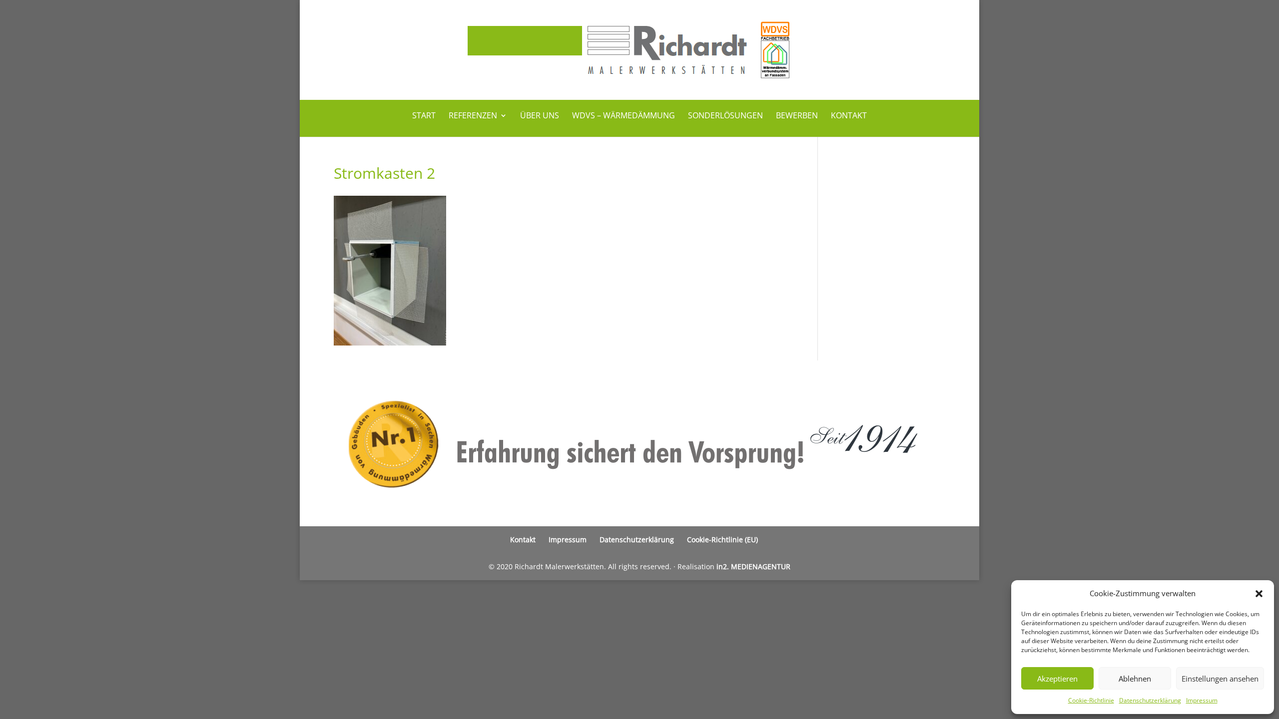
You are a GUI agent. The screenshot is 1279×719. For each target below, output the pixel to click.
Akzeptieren (1057, 679)
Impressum (1202, 700)
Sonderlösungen (725, 116)
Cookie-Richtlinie (1091, 700)
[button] (1259, 594)
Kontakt (849, 116)
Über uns (539, 116)
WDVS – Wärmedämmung (623, 116)
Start (424, 116)
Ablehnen (1135, 679)
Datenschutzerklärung (1150, 700)
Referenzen (473, 116)
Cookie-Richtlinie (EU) (722, 539)
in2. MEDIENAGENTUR (753, 566)
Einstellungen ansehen (1220, 679)
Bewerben (797, 116)
